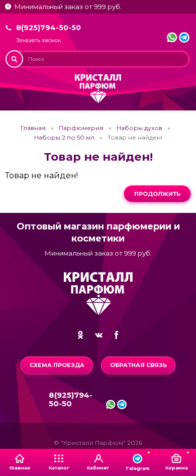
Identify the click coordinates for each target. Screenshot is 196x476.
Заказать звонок (38, 40)
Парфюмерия (81, 128)
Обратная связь (138, 365)
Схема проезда (57, 365)
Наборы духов (139, 128)
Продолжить (157, 193)
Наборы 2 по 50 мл (64, 137)
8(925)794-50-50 (48, 28)
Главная (33, 128)
